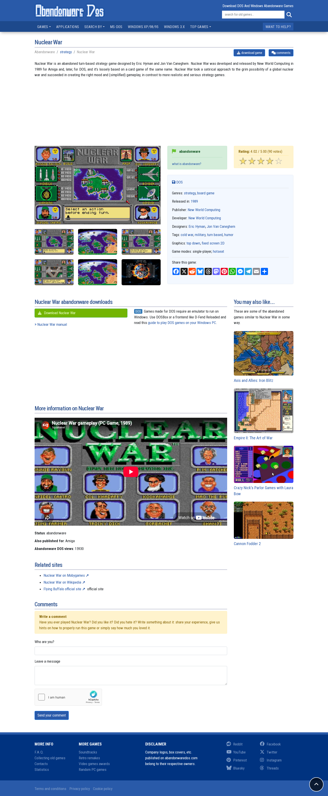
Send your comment (51, 715)
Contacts (41, 763)
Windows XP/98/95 (143, 27)
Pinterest (240, 760)
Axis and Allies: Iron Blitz (253, 380)
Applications (67, 27)
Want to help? (278, 27)
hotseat (218, 251)
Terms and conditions (50, 788)
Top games (199, 27)
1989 (194, 201)
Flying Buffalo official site (62, 589)
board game (205, 193)
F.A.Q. (39, 752)
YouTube (239, 752)
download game (251, 53)
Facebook (274, 744)
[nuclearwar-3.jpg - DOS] (141, 242)
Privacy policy (79, 788)
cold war (187, 234)
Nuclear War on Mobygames (64, 575)
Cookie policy (102, 788)
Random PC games (92, 769)
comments (283, 53)
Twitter (272, 752)
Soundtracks (88, 752)
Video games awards (94, 763)
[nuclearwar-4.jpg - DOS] (54, 272)
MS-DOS (116, 27)
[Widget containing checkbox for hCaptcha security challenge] (68, 697)
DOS (179, 182)
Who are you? (44, 641)
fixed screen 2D (213, 243)
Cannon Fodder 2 (247, 543)
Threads (273, 768)
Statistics (42, 769)
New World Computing (204, 210)
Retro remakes (89, 758)
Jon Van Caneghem (221, 226)
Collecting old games (50, 758)
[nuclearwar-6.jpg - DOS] (141, 272)
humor (228, 234)
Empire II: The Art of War (253, 438)
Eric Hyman (197, 226)
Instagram (274, 760)
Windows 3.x (174, 27)
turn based (215, 234)
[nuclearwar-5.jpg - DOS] (97, 272)
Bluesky (239, 768)
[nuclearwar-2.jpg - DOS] (97, 242)
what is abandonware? (186, 164)
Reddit (238, 744)
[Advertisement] (164, 114)
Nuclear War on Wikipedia (62, 582)
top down (193, 243)
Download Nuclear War (59, 313)
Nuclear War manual (52, 324)
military (200, 234)
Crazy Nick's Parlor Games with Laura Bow (263, 490)
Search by (93, 27)
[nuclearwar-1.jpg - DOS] (54, 242)
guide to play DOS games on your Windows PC (182, 322)
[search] (288, 14)
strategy (66, 52)
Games (42, 27)
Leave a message (47, 661)
